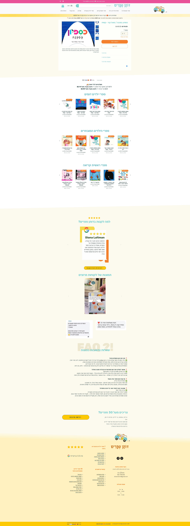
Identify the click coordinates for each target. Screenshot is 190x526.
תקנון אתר (101, 476)
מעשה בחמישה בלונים (76, 476)
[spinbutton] (124, 33)
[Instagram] (60, 1)
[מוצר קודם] (130, 104)
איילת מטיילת (101, 462)
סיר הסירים (78, 489)
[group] (95, 110)
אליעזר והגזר (78, 492)
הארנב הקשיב (100, 453)
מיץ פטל (79, 474)
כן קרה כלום (101, 458)
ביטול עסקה (101, 481)
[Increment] (122, 33)
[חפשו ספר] (77, 5)
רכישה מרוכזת (100, 478)
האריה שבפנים (100, 455)
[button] (62, 5)
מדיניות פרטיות (100, 483)
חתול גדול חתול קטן (99, 460)
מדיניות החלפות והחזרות (98, 480)
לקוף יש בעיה (101, 464)
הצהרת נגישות (100, 485)
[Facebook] (63, 1)
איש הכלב (79, 480)
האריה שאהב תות (77, 487)
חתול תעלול (78, 478)
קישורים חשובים (100, 469)
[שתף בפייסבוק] (127, 66)
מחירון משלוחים (100, 474)
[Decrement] (126, 33)
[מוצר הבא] (59, 104)
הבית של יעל (78, 485)
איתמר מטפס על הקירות (75, 490)
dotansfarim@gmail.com (121, 476)
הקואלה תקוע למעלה (99, 457)
